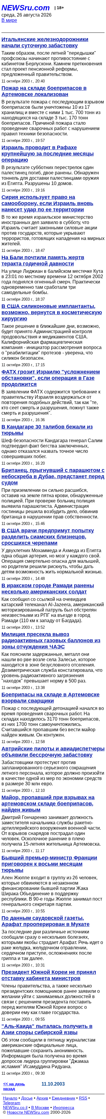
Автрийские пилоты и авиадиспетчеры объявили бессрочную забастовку (53, 752)
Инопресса (63, 1107)
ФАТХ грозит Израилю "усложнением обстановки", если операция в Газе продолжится (50, 378)
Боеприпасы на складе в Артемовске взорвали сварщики (50, 698)
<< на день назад (14, 1086)
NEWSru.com (25, 7)
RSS (83, 1098)
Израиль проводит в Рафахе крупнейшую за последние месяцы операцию (47, 154)
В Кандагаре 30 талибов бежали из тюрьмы (47, 430)
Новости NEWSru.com (28, 1112)
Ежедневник (63, 1098)
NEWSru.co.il (15, 1107)
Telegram (11, 1102)
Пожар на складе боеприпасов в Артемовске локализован (44, 91)
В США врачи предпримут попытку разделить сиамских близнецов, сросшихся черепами (47, 537)
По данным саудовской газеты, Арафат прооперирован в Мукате (45, 921)
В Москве (40, 1107)
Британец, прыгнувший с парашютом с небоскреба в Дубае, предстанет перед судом (53, 476)
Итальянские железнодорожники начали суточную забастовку (44, 42)
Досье (27, 1098)
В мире (9, 20)
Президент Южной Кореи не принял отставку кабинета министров (48, 975)
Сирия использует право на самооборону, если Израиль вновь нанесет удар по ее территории (47, 203)
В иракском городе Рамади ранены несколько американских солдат (47, 589)
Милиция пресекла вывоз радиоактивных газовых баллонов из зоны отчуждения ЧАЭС (50, 640)
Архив (42, 1098)
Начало (10, 1098)
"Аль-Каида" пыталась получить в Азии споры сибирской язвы (46, 1029)
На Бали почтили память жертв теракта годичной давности (42, 260)
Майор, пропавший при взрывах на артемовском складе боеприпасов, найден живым (48, 803)
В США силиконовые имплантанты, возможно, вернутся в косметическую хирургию (51, 312)
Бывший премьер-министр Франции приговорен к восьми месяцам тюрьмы (49, 864)
